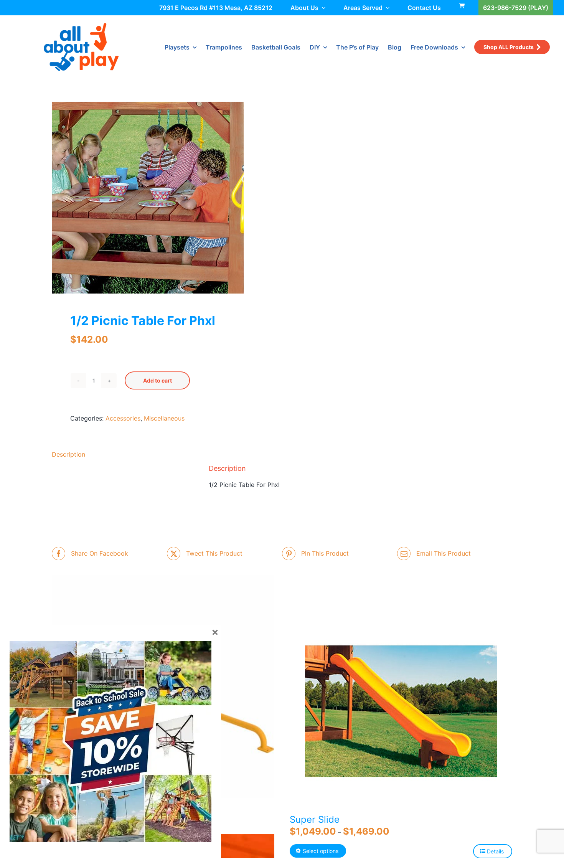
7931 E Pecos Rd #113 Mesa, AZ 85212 (215, 8)
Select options (320, 851)
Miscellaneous (164, 418)
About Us (304, 8)
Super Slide (315, 819)
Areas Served (363, 8)
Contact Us (424, 8)
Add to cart (157, 380)
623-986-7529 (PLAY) (515, 8)
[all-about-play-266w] (81, 26)
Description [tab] (68, 454)
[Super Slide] (401, 711)
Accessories (123, 418)
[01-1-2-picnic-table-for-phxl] (162, 198)
